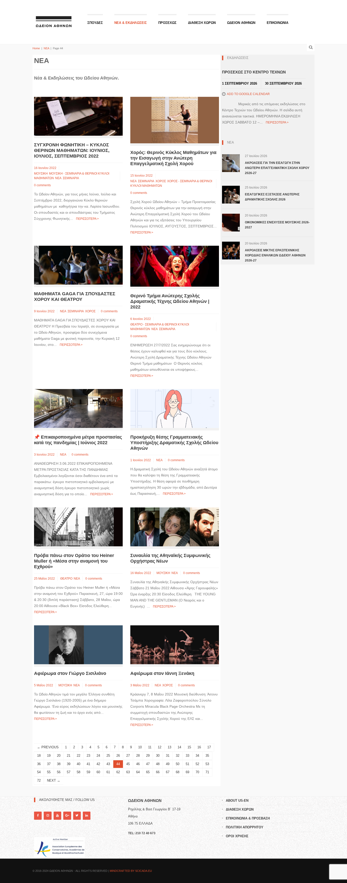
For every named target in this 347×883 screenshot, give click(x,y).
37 (49, 764)
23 (88, 755)
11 (149, 747)
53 (207, 764)
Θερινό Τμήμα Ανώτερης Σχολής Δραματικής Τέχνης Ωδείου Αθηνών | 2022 (169, 301)
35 (207, 755)
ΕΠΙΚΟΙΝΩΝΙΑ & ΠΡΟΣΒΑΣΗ (248, 818)
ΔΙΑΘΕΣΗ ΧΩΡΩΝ (202, 23)
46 (138, 764)
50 (177, 764)
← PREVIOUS (48, 747)
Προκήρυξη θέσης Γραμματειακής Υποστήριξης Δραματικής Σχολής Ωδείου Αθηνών (174, 443)
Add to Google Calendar (248, 94)
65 (148, 772)
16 (199, 747)
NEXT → (53, 780)
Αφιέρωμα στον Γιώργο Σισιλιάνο (70, 673)
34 (197, 755)
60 (98, 772)
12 (159, 747)
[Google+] (67, 815)
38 (58, 764)
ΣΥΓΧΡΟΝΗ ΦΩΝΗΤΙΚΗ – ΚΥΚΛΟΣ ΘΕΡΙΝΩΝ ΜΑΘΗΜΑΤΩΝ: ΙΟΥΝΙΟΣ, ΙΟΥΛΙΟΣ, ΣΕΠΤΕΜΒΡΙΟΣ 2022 (71, 150)
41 (88, 764)
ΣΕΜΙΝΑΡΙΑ (71, 178)
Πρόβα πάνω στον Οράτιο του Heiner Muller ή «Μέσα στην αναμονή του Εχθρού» (74, 561)
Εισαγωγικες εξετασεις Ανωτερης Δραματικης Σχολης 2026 (272, 197)
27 (128, 755)
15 (189, 747)
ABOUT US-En (237, 800)
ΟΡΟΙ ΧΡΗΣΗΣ (237, 836)
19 (49, 755)
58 (78, 772)
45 (128, 764)
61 (108, 772)
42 (98, 764)
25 (108, 755)
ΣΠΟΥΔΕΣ (95, 23)
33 (187, 755)
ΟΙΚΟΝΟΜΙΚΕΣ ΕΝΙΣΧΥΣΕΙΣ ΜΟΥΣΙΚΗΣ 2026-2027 (277, 225)
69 (187, 772)
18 (39, 755)
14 (179, 747)
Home (36, 48)
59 (88, 772)
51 (187, 764)
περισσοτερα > (87, 219)
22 (78, 755)
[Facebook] (38, 815)
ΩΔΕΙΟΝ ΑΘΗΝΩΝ (241, 23)
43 (108, 764)
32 (177, 755)
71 (207, 772)
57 (68, 772)
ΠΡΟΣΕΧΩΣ (167, 23)
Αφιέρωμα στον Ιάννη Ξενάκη (162, 673)
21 (68, 755)
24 (98, 755)
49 (167, 764)
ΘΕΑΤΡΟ (66, 578)
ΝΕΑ (46, 48)
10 (140, 747)
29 (148, 755)
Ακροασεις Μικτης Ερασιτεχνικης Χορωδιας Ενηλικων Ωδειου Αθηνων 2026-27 (275, 255)
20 (58, 755)
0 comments (42, 185)
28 (138, 755)
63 (128, 772)
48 (158, 764)
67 (167, 772)
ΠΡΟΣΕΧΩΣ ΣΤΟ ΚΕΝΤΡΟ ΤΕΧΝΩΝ (254, 72)
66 (158, 772)
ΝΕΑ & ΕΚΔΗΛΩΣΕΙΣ (130, 23)
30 (158, 755)
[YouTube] (57, 815)
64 (138, 772)
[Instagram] (47, 815)
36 (39, 764)
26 (118, 755)
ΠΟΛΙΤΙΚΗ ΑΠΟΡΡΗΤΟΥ (244, 827)
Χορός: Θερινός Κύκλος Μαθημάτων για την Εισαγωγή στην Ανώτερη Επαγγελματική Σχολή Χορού (173, 158)
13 (169, 747)
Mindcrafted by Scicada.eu (131, 870)
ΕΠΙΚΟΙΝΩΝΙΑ (277, 23)
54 (39, 772)
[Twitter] (77, 815)
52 (197, 764)
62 (118, 772)
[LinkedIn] (86, 815)
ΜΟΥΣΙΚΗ (41, 173)
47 (148, 764)
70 (197, 772)
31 (167, 755)
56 (58, 772)
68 (177, 772)
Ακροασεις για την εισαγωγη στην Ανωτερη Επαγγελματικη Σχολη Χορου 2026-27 (277, 168)
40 (78, 764)
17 (209, 747)
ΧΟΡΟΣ (160, 181)
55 (49, 772)
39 (68, 764)
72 (39, 780)
